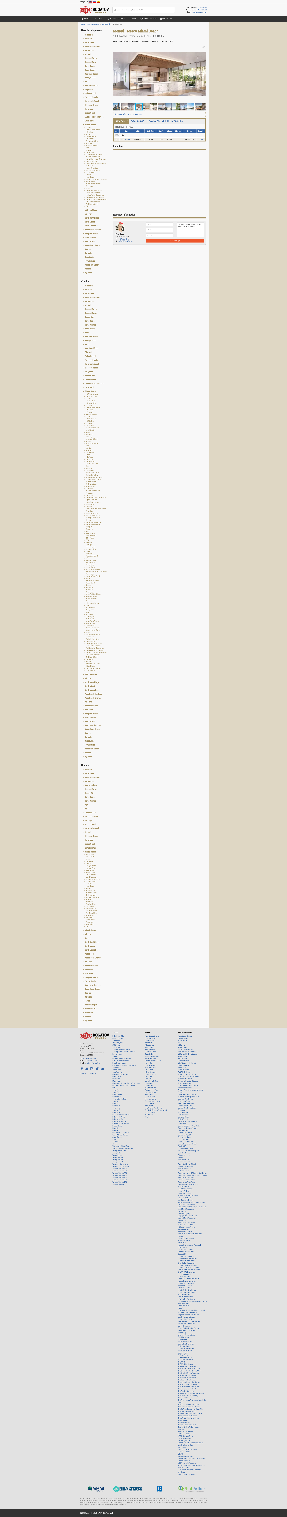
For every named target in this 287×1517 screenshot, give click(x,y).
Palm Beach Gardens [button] (93, 694)
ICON (87, 540)
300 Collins (89, 132)
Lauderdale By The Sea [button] (93, 117)
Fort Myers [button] (89, 820)
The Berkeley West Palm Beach (189, 1369)
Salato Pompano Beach (186, 1317)
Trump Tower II (117, 1160)
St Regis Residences (185, 1357)
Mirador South (90, 567)
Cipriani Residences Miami (187, 1128)
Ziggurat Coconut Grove (186, 1474)
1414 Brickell (182, 1058)
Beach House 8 (90, 152)
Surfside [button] (88, 253)
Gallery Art (89, 527)
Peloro (88, 605)
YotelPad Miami (118, 1184)
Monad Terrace (90, 181)
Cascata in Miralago (152, 1056)
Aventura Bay (150, 1049)
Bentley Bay (89, 459)
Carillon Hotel (90, 470)
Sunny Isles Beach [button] (92, 245)
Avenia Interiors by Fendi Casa (188, 1097)
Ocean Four (116, 1097)
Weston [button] (87, 269)
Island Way (149, 1070)
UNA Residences (184, 1434)
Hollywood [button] (88, 109)
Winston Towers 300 (119, 1173)
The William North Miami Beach (189, 1418)
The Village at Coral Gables (187, 1416)
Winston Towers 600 (119, 1180)
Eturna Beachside (184, 1162)
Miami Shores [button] (90, 930)
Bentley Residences (185, 1106)
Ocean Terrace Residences (187, 1258)
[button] (203, 47)
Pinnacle (115, 1128)
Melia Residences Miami (186, 1222)
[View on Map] (163, 36)
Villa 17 (88, 206)
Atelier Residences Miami (187, 1094)
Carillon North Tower (92, 473)
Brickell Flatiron (117, 1054)
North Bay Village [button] (91, 218)
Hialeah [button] (87, 832)
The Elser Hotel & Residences (122, 1148)
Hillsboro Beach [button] (91, 105)
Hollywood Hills (150, 1067)
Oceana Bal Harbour (119, 1099)
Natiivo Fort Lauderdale (186, 1238)
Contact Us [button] (167, 19)
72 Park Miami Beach (92, 141)
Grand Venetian (90, 533)
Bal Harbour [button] (89, 42)
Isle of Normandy (91, 877)
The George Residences (153, 1108)
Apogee (88, 441)
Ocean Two (116, 1092)
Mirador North (90, 565)
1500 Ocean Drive (91, 396)
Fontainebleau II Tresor (93, 524)
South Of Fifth (90, 619)
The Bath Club (90, 637)
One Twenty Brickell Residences (189, 1270)
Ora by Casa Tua (184, 1276)
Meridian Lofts (90, 563)
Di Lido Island (90, 870)
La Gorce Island (91, 881)
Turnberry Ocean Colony (120, 1166)
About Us (83, 1073)
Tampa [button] (87, 1001)
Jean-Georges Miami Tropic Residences (192, 1207)
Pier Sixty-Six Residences (187, 1290)
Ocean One (116, 1090)
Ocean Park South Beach (93, 184)
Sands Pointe (117, 1137)
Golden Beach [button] (90, 824)
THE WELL (181, 1362)
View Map (138, 114)
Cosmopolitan (90, 486)
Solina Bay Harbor (184, 1346)
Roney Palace (90, 610)
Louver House (90, 177)
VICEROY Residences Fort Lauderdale (191, 1443)
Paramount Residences (120, 1124)
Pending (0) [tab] (154, 121)
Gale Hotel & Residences (120, 1061)
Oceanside (116, 1112)
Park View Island (91, 904)
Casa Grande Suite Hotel (93, 479)
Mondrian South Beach (93, 576)
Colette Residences (185, 1133)
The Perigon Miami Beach (94, 190)
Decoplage (89, 493)
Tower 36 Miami (183, 1420)
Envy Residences (184, 1160)
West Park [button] (88, 1012)
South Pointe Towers (92, 621)
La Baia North (182, 1211)
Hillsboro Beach (117, 1038)
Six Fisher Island (183, 1337)
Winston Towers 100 (119, 1169)
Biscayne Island (91, 866)
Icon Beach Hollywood (185, 1200)
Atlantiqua (89, 150)
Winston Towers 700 (119, 1182)
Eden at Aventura (184, 1155)
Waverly (88, 661)
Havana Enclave (183, 1191)
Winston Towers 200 (119, 1171)
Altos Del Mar (90, 857)
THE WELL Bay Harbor (185, 1364)
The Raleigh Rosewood (93, 193)
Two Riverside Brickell (185, 1431)
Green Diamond (91, 536)
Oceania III (116, 1106)
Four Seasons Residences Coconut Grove (192, 1175)
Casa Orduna (149, 1054)
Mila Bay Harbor (183, 1229)
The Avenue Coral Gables (187, 1366)
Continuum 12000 (184, 1135)
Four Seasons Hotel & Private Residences (192, 1173)
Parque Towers (117, 1126)
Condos (115, 1033)
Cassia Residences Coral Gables (189, 1126)
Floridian (88, 520)
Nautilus (88, 888)
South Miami (116, 1040)
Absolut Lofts (90, 430)
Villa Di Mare (89, 659)
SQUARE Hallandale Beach (187, 1312)
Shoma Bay (182, 1333)
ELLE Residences (184, 1153)
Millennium (116, 1079)
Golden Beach (150, 1040)
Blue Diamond (90, 461)
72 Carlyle (181, 1045)
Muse (114, 1088)
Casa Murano (182, 1124)
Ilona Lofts (89, 542)
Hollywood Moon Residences (188, 1195)
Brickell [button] (87, 54)
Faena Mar (89, 506)
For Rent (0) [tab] (138, 121)
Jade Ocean (116, 1070)
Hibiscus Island (90, 872)
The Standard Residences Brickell (190, 1414)
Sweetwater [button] (89, 257)
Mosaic (88, 578)
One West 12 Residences (187, 1272)
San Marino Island (91, 913)
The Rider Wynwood (185, 1398)
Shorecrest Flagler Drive (186, 1335)
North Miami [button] (89, 222)
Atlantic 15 (149, 1047)
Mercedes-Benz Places (186, 1225)
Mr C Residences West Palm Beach (190, 1234)
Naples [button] (87, 938)
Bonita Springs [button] (90, 785)
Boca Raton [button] (89, 50)
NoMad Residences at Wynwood (189, 1245)
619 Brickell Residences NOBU (188, 1052)
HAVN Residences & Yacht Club (189, 1184)
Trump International (119, 1151)
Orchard (88, 899)
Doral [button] (86, 81)
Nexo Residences (184, 1240)
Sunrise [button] (87, 249)
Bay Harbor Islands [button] (92, 46)
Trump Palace (117, 1153)
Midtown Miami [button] (90, 210)
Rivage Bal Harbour (184, 1303)
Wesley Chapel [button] (90, 1005)
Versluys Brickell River (185, 1445)
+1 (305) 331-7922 (201, 10)
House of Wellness (184, 1198)
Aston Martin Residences (121, 1049)
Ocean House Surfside (186, 1256)
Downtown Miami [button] (91, 85)
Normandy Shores (91, 893)
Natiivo (180, 1236)
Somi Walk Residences (186, 1348)
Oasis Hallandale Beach (186, 1252)
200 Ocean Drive (91, 403)
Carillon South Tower (92, 475)
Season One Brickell (185, 1319)
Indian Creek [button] (89, 113)
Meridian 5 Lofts (91, 560)
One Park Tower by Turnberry (188, 1267)
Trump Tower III (117, 1162)
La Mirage (148, 1076)
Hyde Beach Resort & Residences (124, 1065)
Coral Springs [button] (90, 325)
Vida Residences (184, 1452)
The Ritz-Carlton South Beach (95, 197)
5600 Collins (90, 421)
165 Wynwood (183, 1047)
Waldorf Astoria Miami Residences (190, 1470)
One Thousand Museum (120, 1115)
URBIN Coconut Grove (185, 1436)
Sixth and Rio (182, 1339)
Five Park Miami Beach (93, 170)
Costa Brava (89, 488)
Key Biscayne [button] (90, 379)
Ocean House (90, 592)
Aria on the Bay (117, 1047)
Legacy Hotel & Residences (187, 1216)
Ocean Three (117, 1094)
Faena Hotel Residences (93, 502)
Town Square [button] (89, 261)
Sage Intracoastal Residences (188, 1315)
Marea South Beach (92, 556)
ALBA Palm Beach (184, 1072)
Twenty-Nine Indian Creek (187, 1425)
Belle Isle (88, 863)
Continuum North (91, 482)
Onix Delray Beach (184, 1274)
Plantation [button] (88, 709)
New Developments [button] (117, 19)
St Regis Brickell (183, 1355)
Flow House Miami (184, 1169)
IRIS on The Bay (91, 875)
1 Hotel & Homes (91, 401)
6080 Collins (90, 139)
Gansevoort (89, 529)
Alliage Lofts (90, 434)
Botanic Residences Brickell (187, 1108)
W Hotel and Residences (93, 664)
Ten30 (88, 188)
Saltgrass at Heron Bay (153, 1101)
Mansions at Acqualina (120, 1074)
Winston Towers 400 (119, 1175)
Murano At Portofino (92, 581)
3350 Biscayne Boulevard (187, 1063)
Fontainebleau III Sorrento (94, 522)
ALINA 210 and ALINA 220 (187, 1074)
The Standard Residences (187, 1411)
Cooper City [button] (89, 317)
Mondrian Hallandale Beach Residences (126, 1083)
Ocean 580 (182, 1254)
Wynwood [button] (88, 272)
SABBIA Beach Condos (120, 1135)
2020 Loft (89, 405)
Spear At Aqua (90, 623)
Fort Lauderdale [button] (91, 97)
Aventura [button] (88, 38)
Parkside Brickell (184, 1288)
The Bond (115, 1144)
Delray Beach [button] (90, 78)
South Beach (90, 915)
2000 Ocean (116, 1045)
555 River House (91, 136)
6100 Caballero (183, 1065)
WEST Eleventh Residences (187, 1463)
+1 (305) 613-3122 (201, 8)
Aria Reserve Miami (185, 1088)
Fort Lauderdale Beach (153, 1061)
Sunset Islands (90, 920)
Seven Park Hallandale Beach (188, 1328)
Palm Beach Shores (119, 1036)
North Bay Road (91, 895)
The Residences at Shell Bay (188, 1396)
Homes (148, 1033)
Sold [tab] (167, 121)
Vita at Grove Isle (184, 1461)
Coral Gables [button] (89, 66)
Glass (87, 531)
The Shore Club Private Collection (96, 199)
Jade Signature (117, 1072)
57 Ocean (89, 423)
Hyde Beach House (119, 1063)
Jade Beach (116, 1067)
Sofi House (89, 186)
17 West (88, 127)
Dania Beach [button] (89, 70)
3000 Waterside (183, 1061)
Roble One (181, 1308)
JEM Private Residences (186, 1204)
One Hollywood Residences (187, 1265)
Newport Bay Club (151, 1090)
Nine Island (89, 587)
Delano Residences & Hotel (187, 1144)
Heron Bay (148, 1063)
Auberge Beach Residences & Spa (124, 1052)
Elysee (180, 1157)
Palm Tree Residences (186, 1283)
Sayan (114, 1139)
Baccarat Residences (185, 1099)
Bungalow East (183, 1117)
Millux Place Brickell (185, 1231)
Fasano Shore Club (92, 168)
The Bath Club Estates (93, 639)
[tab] (95, 35)
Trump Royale (117, 1155)
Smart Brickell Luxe (185, 1342)
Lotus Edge (149, 1083)
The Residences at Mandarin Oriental (191, 1393)
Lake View (89, 884)
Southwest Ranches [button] (92, 725)
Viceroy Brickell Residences (187, 1449)
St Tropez (115, 1142)
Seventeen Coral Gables (186, 1330)
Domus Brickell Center (186, 1148)
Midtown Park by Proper (186, 1227)
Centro (114, 1056)
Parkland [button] (88, 702)
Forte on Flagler (183, 1171)
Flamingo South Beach (93, 518)
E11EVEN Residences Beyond (188, 1151)
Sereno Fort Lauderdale (186, 1324)
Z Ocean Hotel (90, 670)
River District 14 (183, 1306)
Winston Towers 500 (119, 1178)
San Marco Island (91, 911)
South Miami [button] (89, 241)
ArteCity (88, 448)
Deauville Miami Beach (93, 157)
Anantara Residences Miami (188, 1085)
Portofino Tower (91, 608)
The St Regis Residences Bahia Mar (190, 1409)
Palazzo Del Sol (117, 1119)
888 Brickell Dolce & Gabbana (188, 1054)
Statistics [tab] (178, 121)
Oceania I (115, 1101)
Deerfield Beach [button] (91, 74)
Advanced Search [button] (149, 19)
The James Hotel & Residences (189, 1382)
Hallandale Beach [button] (91, 101)
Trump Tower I (117, 1157)
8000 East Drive (183, 1070)
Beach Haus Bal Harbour (186, 1103)
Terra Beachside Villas (93, 635)
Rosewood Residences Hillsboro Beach (191, 1310)
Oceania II (115, 1103)
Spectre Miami (183, 1353)
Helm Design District (185, 1193)
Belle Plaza (89, 457)
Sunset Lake (89, 922)
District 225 (182, 1146)
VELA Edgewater (184, 1440)
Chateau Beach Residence (121, 1058)
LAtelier (88, 175)
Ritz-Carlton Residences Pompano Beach (192, 1301)
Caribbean (89, 468)
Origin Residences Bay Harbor (188, 1279)
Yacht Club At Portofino (93, 668)
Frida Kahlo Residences (186, 1178)
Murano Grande (90, 583)
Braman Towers (183, 1112)
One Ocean (89, 601)
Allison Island (90, 854)
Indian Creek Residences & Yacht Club (191, 1202)
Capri (87, 466)
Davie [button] (86, 332)
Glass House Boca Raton (186, 1182)
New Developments (185, 1033)
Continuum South (91, 484)
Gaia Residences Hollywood (187, 1180)
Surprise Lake (90, 924)
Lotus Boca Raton (151, 1081)
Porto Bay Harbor (184, 1294)
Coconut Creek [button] (90, 58)
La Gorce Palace (91, 549)
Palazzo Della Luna (119, 1121)
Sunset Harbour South (93, 630)
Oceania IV (116, 1108)
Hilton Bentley (90, 538)
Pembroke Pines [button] (91, 706)
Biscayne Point (90, 868)
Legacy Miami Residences (187, 1218)
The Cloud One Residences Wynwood (191, 1371)
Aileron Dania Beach (185, 1079)
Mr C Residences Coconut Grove (123, 1085)
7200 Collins (182, 1067)
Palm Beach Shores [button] (92, 229)
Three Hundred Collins (93, 202)
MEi (87, 558)
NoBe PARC (182, 1243)
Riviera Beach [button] (90, 237)
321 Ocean (89, 412)
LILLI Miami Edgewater (186, 1209)
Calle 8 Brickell (183, 1119)
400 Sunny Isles (117, 1043)
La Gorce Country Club (93, 879)
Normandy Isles (91, 890)
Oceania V (116, 1110)
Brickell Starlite (183, 1115)
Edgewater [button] (88, 89)
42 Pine (88, 134)
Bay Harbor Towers (184, 1101)
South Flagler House (185, 1351)
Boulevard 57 (182, 1110)
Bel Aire (88, 455)
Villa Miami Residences (186, 1456)
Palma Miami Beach (185, 1285)
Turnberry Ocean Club (120, 1164)
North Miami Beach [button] (92, 226)
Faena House (90, 504)
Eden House (89, 495)
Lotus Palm (149, 1085)
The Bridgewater (91, 641)
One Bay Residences (92, 897)
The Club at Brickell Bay (120, 1146)
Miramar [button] (88, 214)
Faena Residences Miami (187, 1164)
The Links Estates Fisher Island (156, 1110)
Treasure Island (150, 1112)
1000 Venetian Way (92, 394)
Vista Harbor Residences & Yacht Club (191, 1458)
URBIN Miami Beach (92, 204)
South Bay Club (90, 617)
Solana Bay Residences (186, 1344)
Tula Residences (184, 1423)
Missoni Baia (116, 1081)
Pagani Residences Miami (187, 1281)
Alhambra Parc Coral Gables (188, 1081)
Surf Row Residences (185, 1360)
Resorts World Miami (185, 1297)
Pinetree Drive (90, 906)
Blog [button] (134, 19)
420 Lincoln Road (91, 414)
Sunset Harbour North (92, 628)
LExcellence (89, 554)
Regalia (115, 1130)
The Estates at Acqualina (187, 1378)
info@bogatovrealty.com (199, 12)
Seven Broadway (184, 1326)
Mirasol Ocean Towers (93, 569)
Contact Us (92, 1073)
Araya (87, 148)
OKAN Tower (182, 1247)
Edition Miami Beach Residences (96, 159)
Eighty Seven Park (91, 161)
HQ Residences (183, 1187)
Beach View (89, 861)
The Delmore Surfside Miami (188, 1375)
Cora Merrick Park (184, 1137)
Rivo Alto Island (91, 908)
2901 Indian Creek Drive (93, 130)
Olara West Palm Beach (186, 1261)
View (200, 139)
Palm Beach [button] (89, 954)
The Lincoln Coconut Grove (187, 1384)
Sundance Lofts (91, 626)
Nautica (88, 585)
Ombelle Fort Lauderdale (186, 1263)
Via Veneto (149, 1115)
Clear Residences (184, 1130)
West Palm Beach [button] (91, 265)
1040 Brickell (182, 1056)
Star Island (89, 917)
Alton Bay (89, 143)
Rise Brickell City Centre (120, 1133)
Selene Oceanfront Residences (189, 1321)
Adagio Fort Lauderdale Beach (188, 1076)
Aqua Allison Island (92, 443)
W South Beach (90, 666)
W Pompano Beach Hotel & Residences (191, 1465)
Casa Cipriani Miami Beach (94, 154)
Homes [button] (100, 19)
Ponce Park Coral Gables (186, 1292)
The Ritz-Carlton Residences (95, 195)
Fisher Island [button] (90, 93)
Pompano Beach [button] (91, 233)
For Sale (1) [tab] (122, 121)
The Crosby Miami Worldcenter (189, 1373)
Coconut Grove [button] (90, 62)
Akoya (88, 432)
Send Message (175, 241)
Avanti (88, 859)
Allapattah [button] (88, 35)
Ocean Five (89, 590)
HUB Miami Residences (186, 1189)
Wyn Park (181, 1472)
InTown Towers (90, 172)
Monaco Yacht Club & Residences (96, 179)
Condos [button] (86, 19)
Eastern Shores (150, 1058)
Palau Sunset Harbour (93, 603)
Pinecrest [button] (88, 969)
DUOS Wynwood (183, 1139)
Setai (87, 612)
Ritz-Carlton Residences (186, 1299)
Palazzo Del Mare (118, 1117)
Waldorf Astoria (183, 1467)
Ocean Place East (91, 596)
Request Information (123, 114)
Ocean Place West (91, 599)
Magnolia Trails (150, 1088)
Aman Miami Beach (92, 145)
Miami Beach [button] (90, 125)
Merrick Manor (117, 1076)
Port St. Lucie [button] (90, 981)
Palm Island (89, 902)
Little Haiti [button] (89, 121)
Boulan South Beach (92, 464)
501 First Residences (185, 1049)
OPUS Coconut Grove (185, 1249)
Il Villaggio (89, 545)
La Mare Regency (184, 1213)
